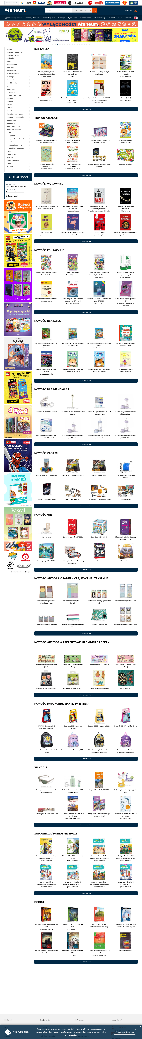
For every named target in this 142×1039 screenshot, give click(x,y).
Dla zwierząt (11, 70)
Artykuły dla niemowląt (15, 52)
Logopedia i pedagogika (15, 117)
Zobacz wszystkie (85, 109)
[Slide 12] (79, 44)
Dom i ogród (11, 77)
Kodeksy (10, 98)
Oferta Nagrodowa (14, 126)
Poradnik (112, 17)
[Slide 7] (67, 44)
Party (9, 132)
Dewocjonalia (12, 64)
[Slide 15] (87, 44)
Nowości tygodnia (48, 17)
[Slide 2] (55, 44)
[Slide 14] (84, 44)
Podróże (10, 142)
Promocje (61, 17)
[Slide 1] (52, 44)
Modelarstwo (11, 120)
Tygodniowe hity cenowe (13, 17)
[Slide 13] (82, 44)
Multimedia (11, 123)
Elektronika (11, 80)
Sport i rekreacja (13, 160)
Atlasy (9, 61)
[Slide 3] (57, 44)
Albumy (9, 49)
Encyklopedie (12, 83)
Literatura (10, 111)
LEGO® (9, 105)
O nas (120, 17)
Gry (8, 86)
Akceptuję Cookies (124, 1032)
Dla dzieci (10, 67)
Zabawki (10, 170)
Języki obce (11, 89)
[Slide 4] (60, 44)
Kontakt (128, 17)
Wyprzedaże (72, 17)
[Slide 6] (65, 44)
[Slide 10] (74, 44)
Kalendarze (11, 92)
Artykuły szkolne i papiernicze (13, 56)
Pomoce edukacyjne (14, 145)
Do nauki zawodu (13, 73)
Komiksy (10, 101)
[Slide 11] (77, 44)
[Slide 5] (62, 44)
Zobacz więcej (12, 196)
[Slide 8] (69, 44)
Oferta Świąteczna (14, 129)
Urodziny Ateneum (32, 17)
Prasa (9, 151)
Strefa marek (10, 3)
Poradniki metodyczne (15, 148)
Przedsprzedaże (86, 17)
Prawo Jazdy (11, 154)
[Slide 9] (72, 44)
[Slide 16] (89, 44)
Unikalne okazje (100, 17)
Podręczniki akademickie (16, 139)
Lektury (10, 108)
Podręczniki (11, 136)
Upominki (10, 167)
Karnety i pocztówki (14, 95)
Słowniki (10, 157)
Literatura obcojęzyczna (16, 114)
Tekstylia (10, 164)
